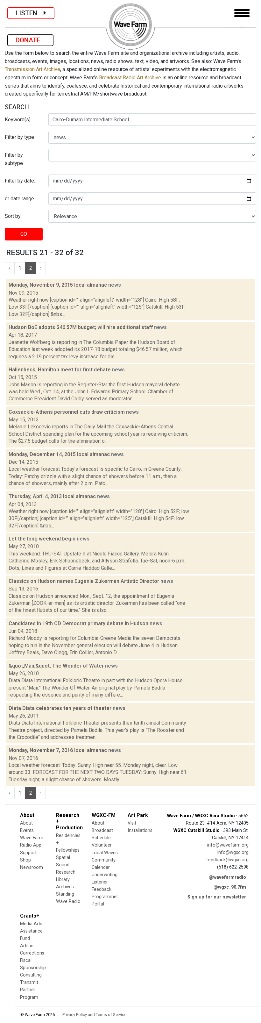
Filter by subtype (14, 159)
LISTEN (30, 13)
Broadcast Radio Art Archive (130, 78)
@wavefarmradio (227, 877)
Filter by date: (20, 181)
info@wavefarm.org (228, 845)
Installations (140, 830)
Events (27, 830)
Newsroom (31, 867)
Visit (132, 823)
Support (28, 852)
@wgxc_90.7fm (230, 887)
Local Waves (105, 852)
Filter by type (19, 137)
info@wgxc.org (233, 852)
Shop (25, 860)
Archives (65, 887)
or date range (19, 199)
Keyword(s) (18, 120)
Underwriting (104, 874)
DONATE (30, 40)
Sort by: (13, 216)
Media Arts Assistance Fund (31, 931)
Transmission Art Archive (32, 69)
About (26, 823)
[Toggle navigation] (242, 13)
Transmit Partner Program (29, 990)
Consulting (31, 975)
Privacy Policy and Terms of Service (94, 1014)
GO (23, 234)
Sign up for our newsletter (216, 897)
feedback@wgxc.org (227, 859)
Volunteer (102, 845)
